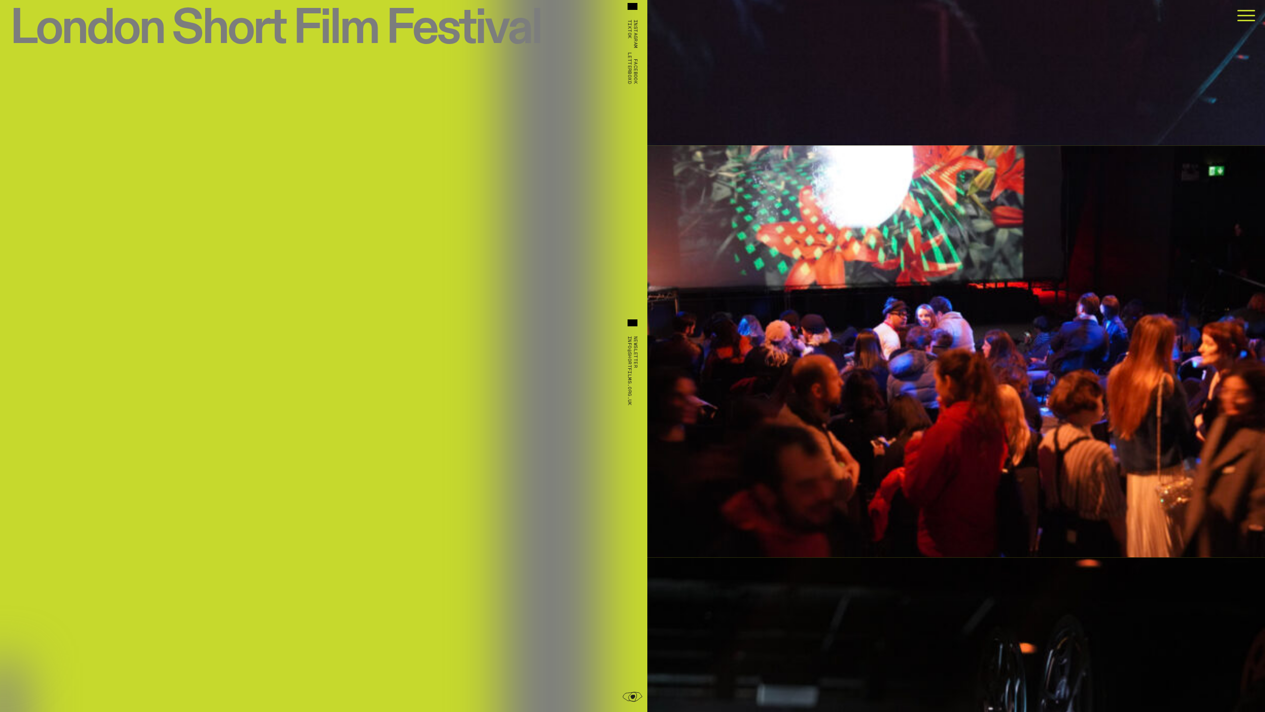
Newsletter (635, 352)
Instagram (635, 34)
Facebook (635, 71)
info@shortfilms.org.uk (629, 371)
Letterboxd (629, 68)
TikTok (629, 29)
